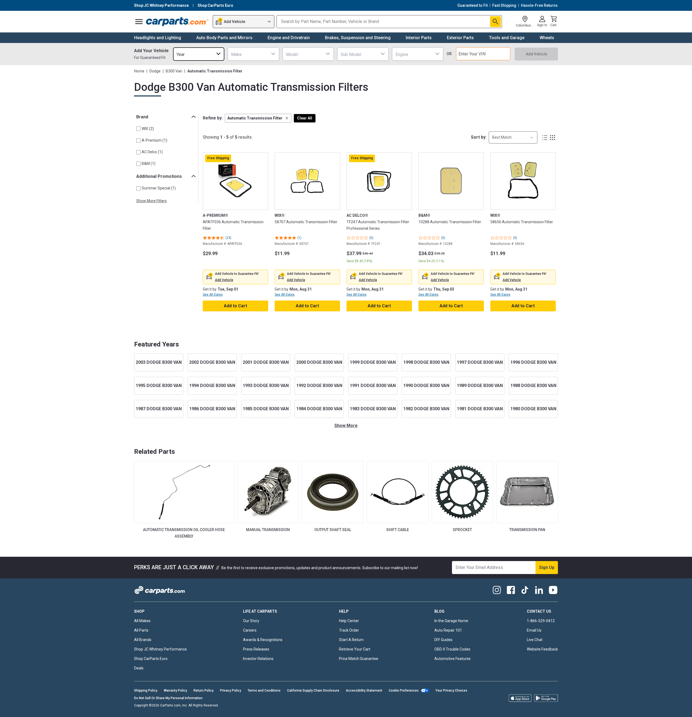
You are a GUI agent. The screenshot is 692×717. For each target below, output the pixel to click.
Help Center (349, 621)
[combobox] (198, 54)
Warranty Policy (175, 690)
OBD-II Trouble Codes (452, 649)
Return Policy (204, 690)
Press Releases (256, 649)
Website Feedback (542, 649)
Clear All (304, 118)
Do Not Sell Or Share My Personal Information (168, 698)
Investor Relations (258, 658)
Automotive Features (452, 658)
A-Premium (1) (154, 140)
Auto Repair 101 (448, 630)
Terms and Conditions (264, 690)
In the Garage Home (451, 621)
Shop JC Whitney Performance (160, 649)
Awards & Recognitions (262, 640)
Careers (250, 630)
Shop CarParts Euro (151, 658)
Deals (139, 668)
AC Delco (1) (152, 152)
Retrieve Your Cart (354, 649)
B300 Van (174, 71)
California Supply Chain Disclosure (313, 690)
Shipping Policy (145, 690)
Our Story (251, 621)
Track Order (349, 630)
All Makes (142, 621)
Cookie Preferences (404, 690)
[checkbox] (138, 128)
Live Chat (535, 640)
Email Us (534, 630)
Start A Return (351, 640)
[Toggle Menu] (139, 21)
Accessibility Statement (364, 690)
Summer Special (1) (159, 188)
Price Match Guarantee (358, 658)
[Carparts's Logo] (177, 21)
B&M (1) (148, 163)
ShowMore (346, 425)
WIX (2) (148, 128)
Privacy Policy (230, 690)
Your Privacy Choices (451, 690)
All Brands (142, 640)
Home (139, 71)
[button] (258, 118)
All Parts (141, 630)
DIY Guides (443, 640)
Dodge (155, 71)
